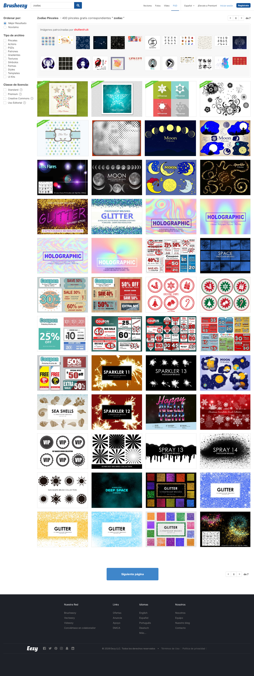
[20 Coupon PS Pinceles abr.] (62, 295)
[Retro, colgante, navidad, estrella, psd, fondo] (62, 99)
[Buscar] (78, 5)
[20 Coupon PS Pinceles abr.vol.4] (62, 334)
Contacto (180, 627)
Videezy (68, 622)
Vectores (147, 5)
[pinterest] (55, 648)
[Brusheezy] (15, 6)
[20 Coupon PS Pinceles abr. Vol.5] (116, 334)
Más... (142, 632)
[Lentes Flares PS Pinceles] (62, 177)
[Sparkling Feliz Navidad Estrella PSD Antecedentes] (116, 99)
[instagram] (61, 648)
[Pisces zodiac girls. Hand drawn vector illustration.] (153, 63)
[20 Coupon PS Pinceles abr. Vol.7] (171, 255)
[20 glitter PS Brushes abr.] (116, 216)
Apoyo (116, 622)
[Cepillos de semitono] (116, 138)
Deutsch (144, 627)
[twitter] (50, 648)
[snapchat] (67, 648)
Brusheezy (70, 612)
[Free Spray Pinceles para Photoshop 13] (171, 451)
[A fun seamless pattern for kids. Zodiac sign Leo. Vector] (83, 42)
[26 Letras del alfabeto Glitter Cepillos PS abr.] (62, 216)
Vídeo (167, 5)
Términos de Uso (170, 648)
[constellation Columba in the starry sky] (100, 42)
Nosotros (180, 612)
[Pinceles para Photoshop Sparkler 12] (116, 412)
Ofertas (117, 612)
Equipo (179, 617)
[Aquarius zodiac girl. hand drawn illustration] (170, 63)
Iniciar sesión (226, 5)
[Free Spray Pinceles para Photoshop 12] (225, 451)
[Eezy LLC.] (32, 648)
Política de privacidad (193, 648)
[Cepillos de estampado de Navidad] (171, 295)
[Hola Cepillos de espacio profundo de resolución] (116, 490)
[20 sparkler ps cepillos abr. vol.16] (225, 177)
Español (143, 617)
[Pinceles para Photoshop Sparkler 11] (116, 373)
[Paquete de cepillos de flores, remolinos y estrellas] (225, 99)
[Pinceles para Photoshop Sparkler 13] (171, 373)
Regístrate (243, 5)
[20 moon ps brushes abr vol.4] (225, 138)
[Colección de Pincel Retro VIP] (62, 451)
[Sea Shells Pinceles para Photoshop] (62, 412)
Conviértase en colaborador (80, 627)
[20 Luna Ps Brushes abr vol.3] (170, 138)
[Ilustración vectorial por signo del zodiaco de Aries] (239, 42)
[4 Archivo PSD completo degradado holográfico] (171, 216)
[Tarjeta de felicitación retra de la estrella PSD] (63, 138)
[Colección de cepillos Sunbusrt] (116, 451)
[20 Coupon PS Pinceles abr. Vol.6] (171, 334)
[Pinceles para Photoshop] (225, 255)
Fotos (158, 5)
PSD (175, 5)
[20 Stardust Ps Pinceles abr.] (225, 529)
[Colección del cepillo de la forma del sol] (62, 490)
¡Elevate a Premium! (207, 5)
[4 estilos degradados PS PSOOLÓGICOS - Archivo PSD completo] (225, 216)
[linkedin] (72, 648)
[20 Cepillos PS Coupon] (62, 373)
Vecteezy (69, 617)
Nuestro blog (182, 622)
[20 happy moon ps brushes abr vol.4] (171, 177)
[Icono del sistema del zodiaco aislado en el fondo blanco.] (222, 40)
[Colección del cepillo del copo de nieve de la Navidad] (225, 412)
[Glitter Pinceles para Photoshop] (171, 490)
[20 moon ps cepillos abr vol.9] (225, 373)
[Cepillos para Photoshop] (116, 177)
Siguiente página (132, 574)
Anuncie (117, 617)
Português (145, 622)
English (143, 612)
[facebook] (44, 648)
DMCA (116, 627)
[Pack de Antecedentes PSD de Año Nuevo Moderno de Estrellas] (171, 99)
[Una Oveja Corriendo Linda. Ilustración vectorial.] (65, 39)
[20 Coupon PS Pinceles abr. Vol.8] (225, 334)
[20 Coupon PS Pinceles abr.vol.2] (116, 295)
